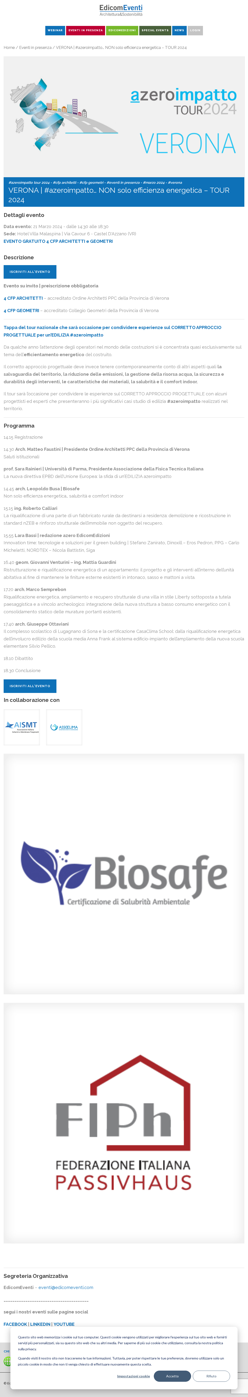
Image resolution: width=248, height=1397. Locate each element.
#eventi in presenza (123, 182)
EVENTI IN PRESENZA (86, 30)
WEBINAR (55, 30)
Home (9, 47)
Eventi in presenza (35, 47)
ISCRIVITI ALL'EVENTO (30, 272)
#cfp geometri (91, 182)
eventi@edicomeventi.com (66, 1287)
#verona (175, 182)
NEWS (179, 30)
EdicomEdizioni (122, 30)
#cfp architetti (64, 182)
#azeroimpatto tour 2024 (28, 182)
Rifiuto (211, 1376)
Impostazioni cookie (133, 1376)
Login (195, 30)
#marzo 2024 (153, 182)
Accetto (172, 1376)
